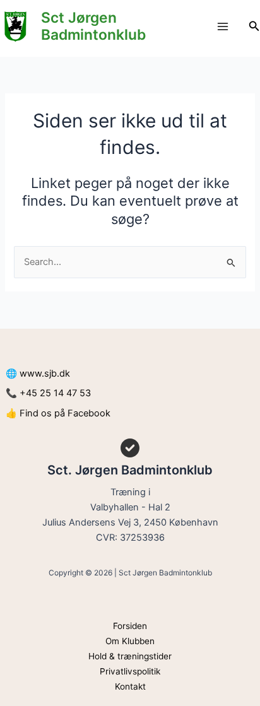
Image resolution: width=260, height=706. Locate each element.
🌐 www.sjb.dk (38, 373)
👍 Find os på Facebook (58, 413)
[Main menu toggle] (223, 26)
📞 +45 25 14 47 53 (48, 393)
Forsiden (130, 626)
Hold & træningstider (130, 656)
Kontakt (130, 686)
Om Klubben (130, 641)
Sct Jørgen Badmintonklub (93, 26)
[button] (254, 26)
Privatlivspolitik (130, 671)
